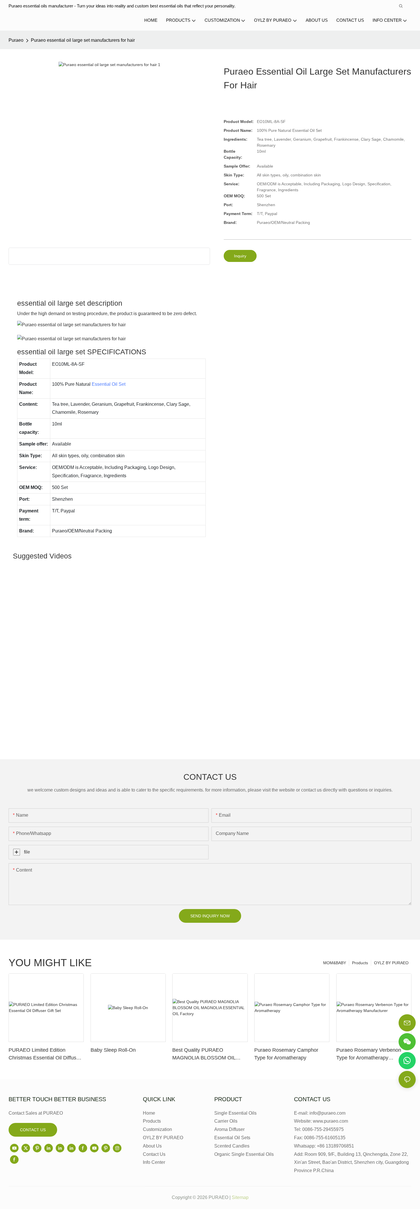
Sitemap (240, 1197)
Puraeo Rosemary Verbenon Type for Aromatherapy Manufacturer (368, 1054)
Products (360, 963)
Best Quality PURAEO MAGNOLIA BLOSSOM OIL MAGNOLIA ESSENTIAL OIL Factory (205, 1054)
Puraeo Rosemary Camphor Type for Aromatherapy (286, 1054)
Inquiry (240, 256)
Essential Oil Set (108, 384)
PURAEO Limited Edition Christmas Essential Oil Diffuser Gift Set (45, 1054)
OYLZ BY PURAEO (391, 963)
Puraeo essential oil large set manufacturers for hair (83, 40)
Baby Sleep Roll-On (113, 1050)
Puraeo (16, 40)
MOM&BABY (334, 963)
